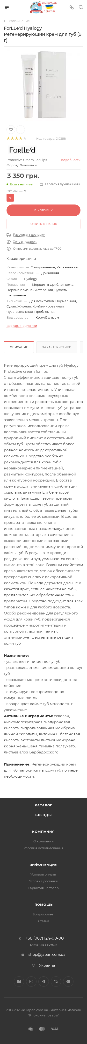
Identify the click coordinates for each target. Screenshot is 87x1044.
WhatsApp (68, 981)
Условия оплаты (43, 874)
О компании (43, 841)
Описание (19, 347)
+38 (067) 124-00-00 (45, 938)
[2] (12, 139)
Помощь (44, 904)
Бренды (43, 815)
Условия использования (43, 848)
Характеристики (56, 347)
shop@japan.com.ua (47, 954)
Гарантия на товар (43, 888)
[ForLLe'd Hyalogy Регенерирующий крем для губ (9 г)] (43, 84)
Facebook (19, 981)
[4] (20, 139)
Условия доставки (43, 881)
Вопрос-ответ (43, 914)
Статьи (43, 921)
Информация (43, 865)
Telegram (43, 981)
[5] (24, 139)
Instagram (31, 981)
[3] (16, 139)
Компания (43, 831)
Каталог (43, 805)
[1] (8, 139)
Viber (56, 981)
